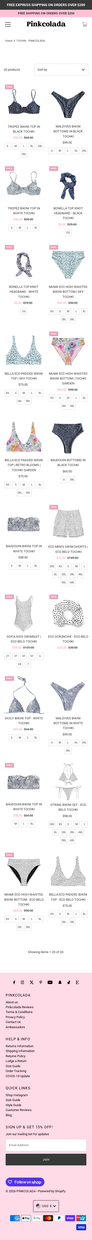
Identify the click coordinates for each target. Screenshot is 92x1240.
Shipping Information (20, 1051)
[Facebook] (14, 982)
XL (31, 146)
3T (15, 656)
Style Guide (13, 1105)
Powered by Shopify (52, 1191)
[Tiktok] (68, 982)
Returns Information (19, 1046)
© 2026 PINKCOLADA (21, 1191)
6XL (72, 582)
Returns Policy (16, 1056)
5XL (64, 582)
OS (68, 232)
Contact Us (13, 1022)
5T (32, 656)
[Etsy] (77, 982)
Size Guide (13, 1066)
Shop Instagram (17, 1095)
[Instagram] (22, 982)
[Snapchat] (60, 982)
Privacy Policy (15, 1017)
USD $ (47, 1206)
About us (12, 1002)
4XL (80, 574)
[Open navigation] (7, 24)
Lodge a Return (16, 1061)
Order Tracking (16, 1071)
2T (7, 656)
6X (19, 664)
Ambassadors (15, 1027)
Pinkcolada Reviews (20, 1007)
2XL (40, 146)
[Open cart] (85, 24)
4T (24, 656)
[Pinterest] (40, 982)
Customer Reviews (19, 1110)
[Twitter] (32, 982)
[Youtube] (50, 982)
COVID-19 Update (18, 1076)
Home (9, 40)
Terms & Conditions (19, 1012)
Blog (9, 1115)
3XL (24, 154)
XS (52, 311)
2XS (52, 566)
